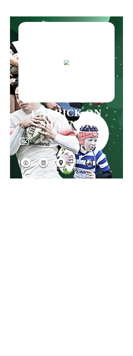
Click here (39, 141)
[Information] (25, 168)
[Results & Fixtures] (43, 168)
